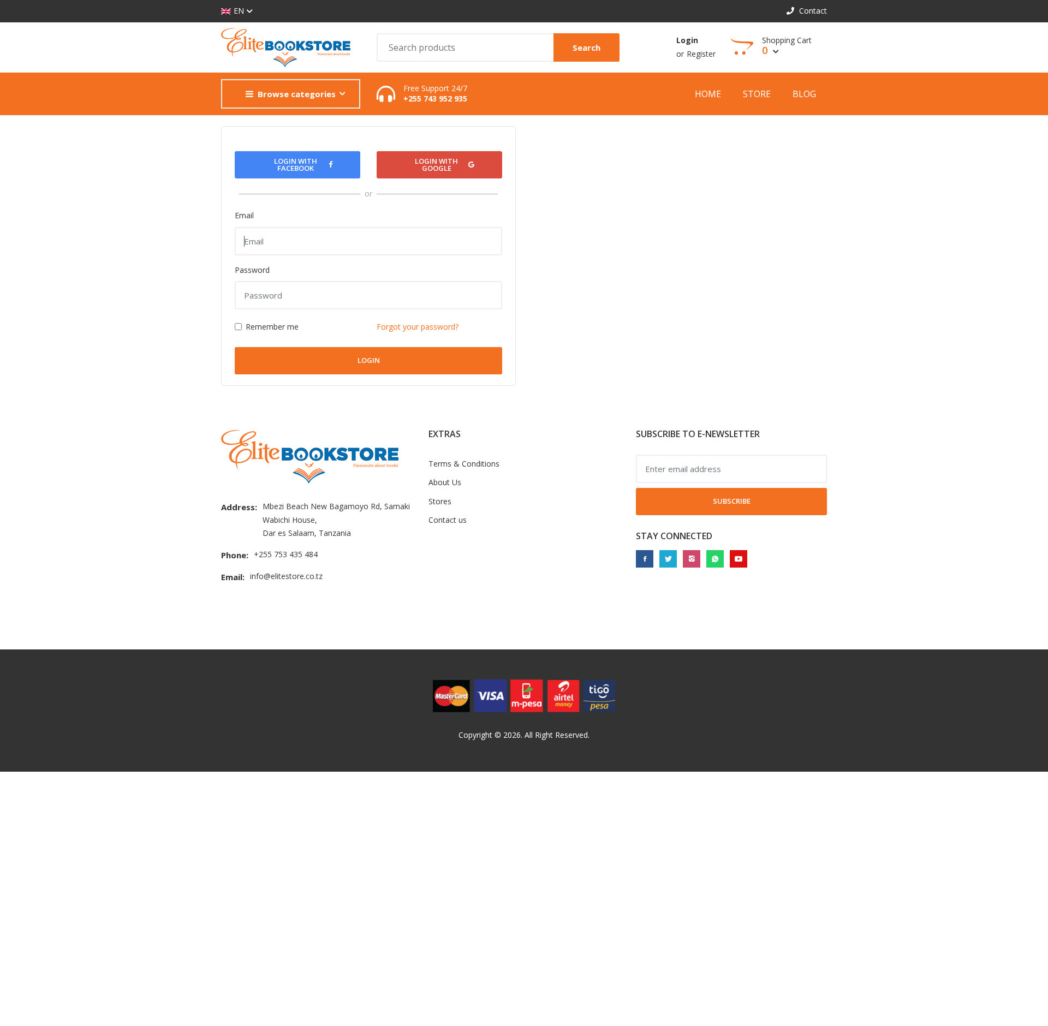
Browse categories (297, 93)
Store (757, 94)
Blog (804, 94)
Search (586, 47)
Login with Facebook (295, 164)
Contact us (447, 520)
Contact (812, 10)
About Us (444, 482)
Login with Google (436, 164)
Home (708, 94)
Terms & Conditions (463, 463)
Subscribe (732, 501)
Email (244, 215)
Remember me (272, 326)
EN (239, 10)
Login (687, 40)
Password (252, 270)
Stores (439, 501)
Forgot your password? (417, 326)
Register (701, 54)
